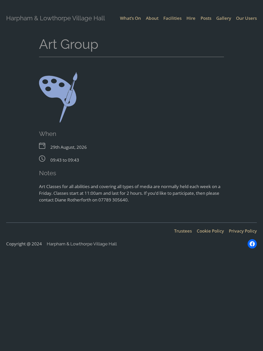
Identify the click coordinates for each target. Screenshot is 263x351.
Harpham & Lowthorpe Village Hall (55, 18)
